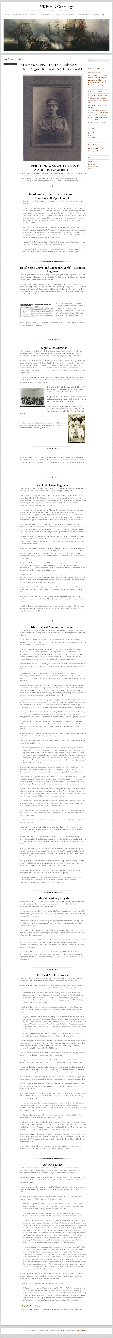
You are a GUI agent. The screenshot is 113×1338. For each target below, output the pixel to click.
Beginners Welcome (20, 15)
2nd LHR (56, 1309)
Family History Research (31, 1309)
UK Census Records (94, 73)
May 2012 (91, 135)
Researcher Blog (98, 15)
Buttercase (70, 1309)
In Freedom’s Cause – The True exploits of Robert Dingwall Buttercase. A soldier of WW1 (51, 67)
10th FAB (45, 1309)
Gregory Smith (92, 105)
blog (65, 1309)
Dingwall (76, 1309)
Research (26, 1311)
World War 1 (59, 1311)
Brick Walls (34, 15)
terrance (91, 122)
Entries (91, 164)
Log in (90, 161)
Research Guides (83, 15)
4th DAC (61, 1309)
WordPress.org (93, 169)
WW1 (65, 1311)
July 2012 (91, 133)
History (22, 1311)
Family (81, 1309)
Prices (57, 15)
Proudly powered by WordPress (55, 1330)
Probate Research (68, 15)
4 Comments (71, 1311)
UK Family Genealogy (56, 6)
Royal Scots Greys (38, 1311)
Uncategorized (93, 151)
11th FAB (50, 1309)
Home (7, 15)
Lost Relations (46, 15)
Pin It (21, 1306)
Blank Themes (82, 1330)
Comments (93, 166)
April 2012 (91, 138)
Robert (31, 1311)
